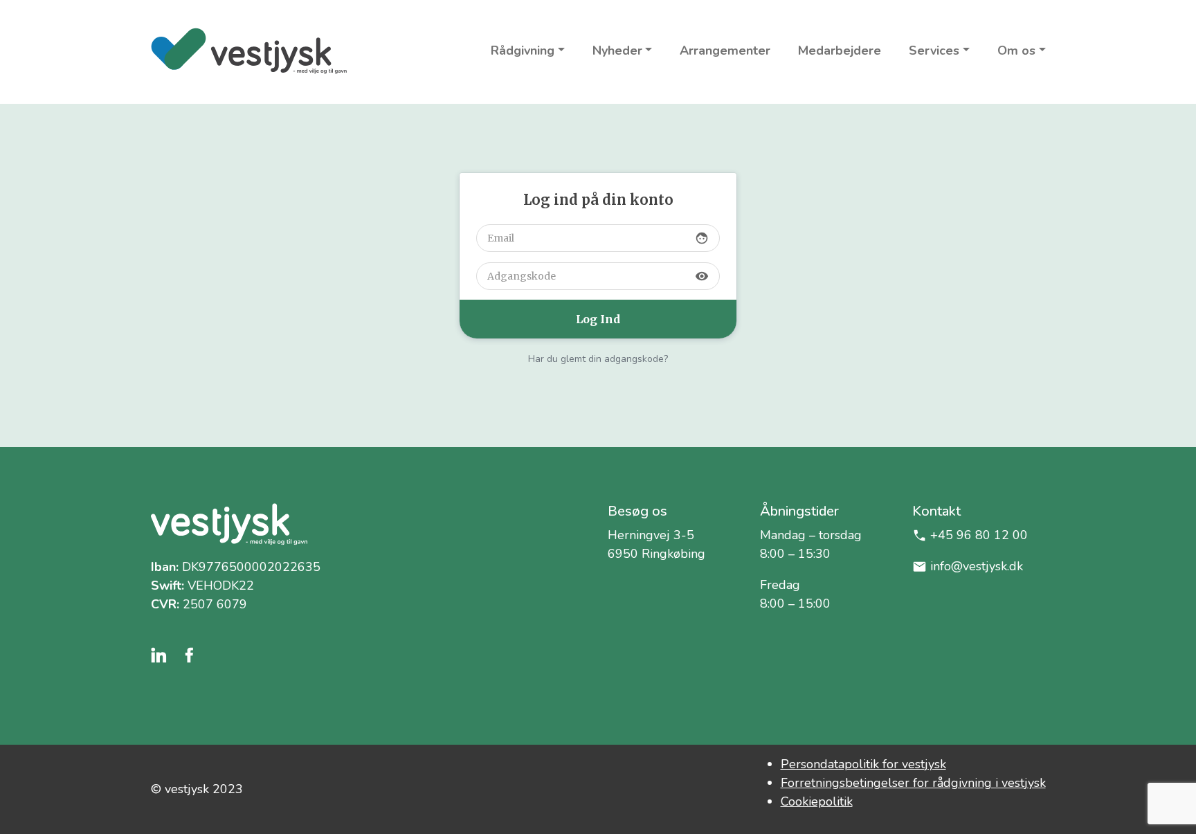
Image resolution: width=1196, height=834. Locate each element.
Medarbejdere (839, 50)
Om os (1016, 50)
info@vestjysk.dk (976, 566)
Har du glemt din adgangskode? (598, 358)
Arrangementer (725, 50)
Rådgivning (522, 50)
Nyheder (617, 50)
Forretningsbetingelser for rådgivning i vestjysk (913, 782)
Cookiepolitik (817, 801)
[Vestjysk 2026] (249, 51)
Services (934, 50)
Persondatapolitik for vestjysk (863, 764)
